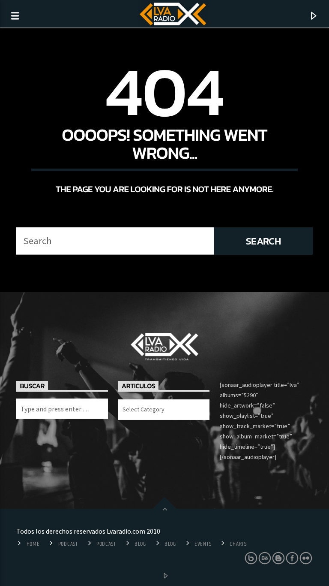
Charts (238, 544)
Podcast (68, 544)
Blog (140, 544)
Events (202, 544)
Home (33, 544)
